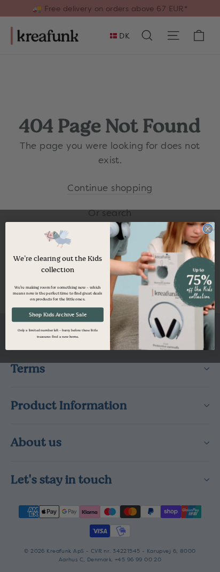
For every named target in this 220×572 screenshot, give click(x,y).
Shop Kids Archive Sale (58, 314)
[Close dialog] (208, 229)
